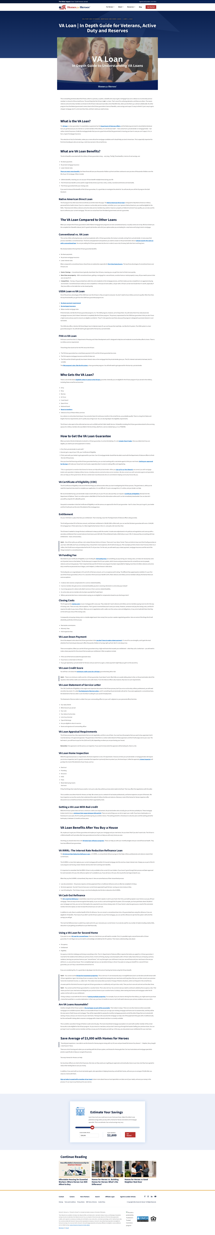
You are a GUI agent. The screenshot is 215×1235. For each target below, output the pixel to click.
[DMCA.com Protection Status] (143, 1219)
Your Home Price (85, 1132)
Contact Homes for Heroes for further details (80, 1225)
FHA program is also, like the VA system (75, 366)
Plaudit (67, 1228)
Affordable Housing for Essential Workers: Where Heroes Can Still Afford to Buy (73, 1182)
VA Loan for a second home (80, 936)
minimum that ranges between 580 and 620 (87, 813)
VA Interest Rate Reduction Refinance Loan (76, 854)
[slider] (92, 1127)
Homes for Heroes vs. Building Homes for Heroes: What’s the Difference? (105, 1182)
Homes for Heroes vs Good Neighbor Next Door (136, 1180)
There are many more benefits (70, 172)
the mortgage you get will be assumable (97, 1008)
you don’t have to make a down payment (109, 640)
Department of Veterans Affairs (110, 126)
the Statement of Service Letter (89, 691)
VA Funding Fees (101, 559)
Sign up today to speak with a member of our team (76, 1079)
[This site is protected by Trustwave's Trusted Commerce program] (130, 1219)
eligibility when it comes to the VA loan (88, 380)
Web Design (61, 1228)
